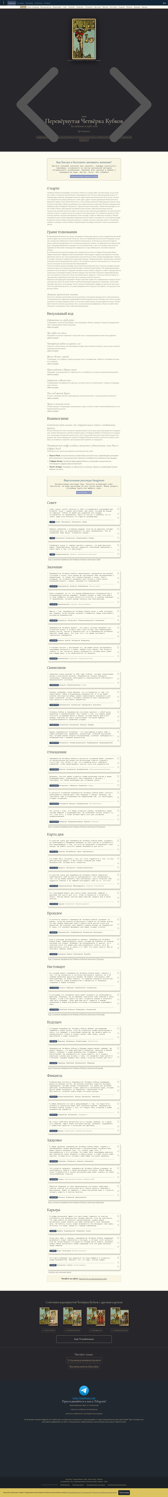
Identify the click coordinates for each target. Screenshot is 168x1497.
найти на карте (53, 327)
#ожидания (63, 804)
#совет (57, 522)
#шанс (84, 522)
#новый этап (76, 705)
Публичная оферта (78, 1485)
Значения (11, 3)
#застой (68, 640)
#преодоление (63, 586)
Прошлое (105, 7)
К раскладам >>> (84, 492)
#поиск (70, 1265)
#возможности (63, 658)
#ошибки (87, 954)
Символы (47, 3)
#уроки (69, 954)
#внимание (89, 1161)
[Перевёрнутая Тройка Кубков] (37, 104)
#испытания (99, 620)
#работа (60, 1231)
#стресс (61, 1179)
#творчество (62, 1115)
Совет (65, 7)
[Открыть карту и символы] (84, 38)
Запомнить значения (80, 1481)
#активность (66, 522)
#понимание (78, 954)
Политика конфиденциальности (117, 1485)
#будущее (61, 1041)
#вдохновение (80, 1197)
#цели (88, 1231)
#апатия (61, 640)
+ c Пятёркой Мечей (72, 1330)
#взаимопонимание (75, 822)
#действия (70, 1063)
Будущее (122, 7)
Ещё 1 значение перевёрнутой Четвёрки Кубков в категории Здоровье (76, 1202)
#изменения (60, 538)
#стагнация (67, 1251)
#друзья (61, 904)
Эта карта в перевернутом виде (85, 1360)
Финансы (129, 7)
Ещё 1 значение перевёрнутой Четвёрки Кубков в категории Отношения (76, 827)
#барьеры (70, 988)
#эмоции (62, 685)
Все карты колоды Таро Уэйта (84, 1366)
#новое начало (81, 1041)
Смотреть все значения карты (59, 1272)
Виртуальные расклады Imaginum (84, 480)
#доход (78, 1097)
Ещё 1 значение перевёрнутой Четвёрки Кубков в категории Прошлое (76, 959)
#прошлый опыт (64, 932)
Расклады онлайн (92, 1481)
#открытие (76, 640)
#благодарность (79, 886)
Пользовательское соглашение (96, 1485)
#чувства (61, 852)
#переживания (81, 538)
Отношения (88, 7)
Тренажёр (29, 3)
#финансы (96, 1097)
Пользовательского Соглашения (79, 1492)
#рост (79, 852)
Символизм (79, 7)
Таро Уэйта (68, 1479)
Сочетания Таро (65, 1481)
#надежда (61, 1063)
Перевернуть (85, 131)
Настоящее (113, 7)
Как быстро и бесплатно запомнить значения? (84, 162)
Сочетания (38, 3)
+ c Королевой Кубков (119, 1330)
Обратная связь (65, 1485)
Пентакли (100, 1479)
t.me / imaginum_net (84, 1398)
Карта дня (97, 7)
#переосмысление (62, 554)
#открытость (76, 522)
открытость (83, 137)
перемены (84, 140)
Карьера (144, 7)
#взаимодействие (106, 743)
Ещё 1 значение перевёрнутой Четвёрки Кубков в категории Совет (74, 559)
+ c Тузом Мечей (49, 1330)
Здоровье (137, 7)
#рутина (62, 769)
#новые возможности (86, 620)
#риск (59, 1251)
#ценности (97, 705)
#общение (73, 785)
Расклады (20, 3)
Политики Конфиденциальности (104, 1492)
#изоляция (62, 954)
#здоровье (62, 1161)
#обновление (83, 586)
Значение (71, 7)
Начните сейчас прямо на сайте (84, 176)
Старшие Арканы (78, 1479)
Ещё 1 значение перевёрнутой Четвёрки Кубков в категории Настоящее (76, 1014)
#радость (61, 868)
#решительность (64, 604)
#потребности (71, 852)
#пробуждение (92, 743)
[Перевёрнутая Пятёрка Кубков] (130, 104)
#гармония (70, 1197)
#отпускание (74, 725)
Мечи (94, 1479)
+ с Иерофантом (96, 1330)
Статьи (106, 1481)
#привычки (71, 1161)
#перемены (62, 620)
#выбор (91, 725)
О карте (23, 7)
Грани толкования (33, 7)
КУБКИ (84, 117)
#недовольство (82, 769)
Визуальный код (46, 7)
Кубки (85, 1479)
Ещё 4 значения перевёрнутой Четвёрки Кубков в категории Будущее (75, 1068)
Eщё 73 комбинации (84, 1339)
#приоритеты (87, 705)
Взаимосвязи (57, 7)
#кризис (62, 988)
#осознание (98, 932)
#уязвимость (80, 1009)
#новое (91, 538)
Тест (72, 1481)
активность (93, 137)
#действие (63, 1009)
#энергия (73, 586)
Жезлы (90, 1479)
